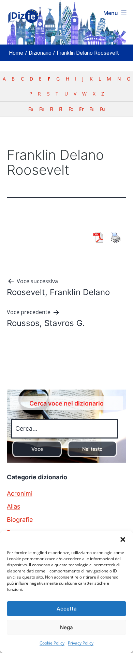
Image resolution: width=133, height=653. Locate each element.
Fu (102, 109)
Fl (60, 109)
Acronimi (19, 493)
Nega (66, 627)
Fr (81, 109)
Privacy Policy (80, 643)
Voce (37, 449)
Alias (13, 506)
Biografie (20, 519)
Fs (91, 109)
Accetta (67, 608)
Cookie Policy (52, 643)
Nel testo (92, 449)
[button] (122, 539)
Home (16, 53)
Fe (41, 109)
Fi (51, 109)
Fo (71, 109)
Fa (30, 109)
